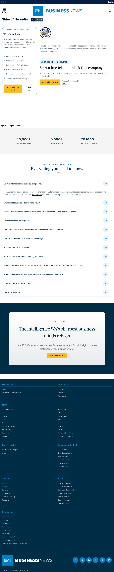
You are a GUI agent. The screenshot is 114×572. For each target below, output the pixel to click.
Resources (5, 413)
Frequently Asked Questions (11, 393)
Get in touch (37, 194)
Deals (4, 419)
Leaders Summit (63, 503)
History (4, 486)
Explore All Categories (65, 436)
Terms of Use (23, 570)
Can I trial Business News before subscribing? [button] (23, 238)
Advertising (62, 396)
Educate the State (8, 540)
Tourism (60, 429)
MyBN (3, 2)
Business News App (8, 497)
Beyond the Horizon (8, 517)
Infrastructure (62, 409)
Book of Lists (6, 530)
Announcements (63, 463)
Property (5, 416)
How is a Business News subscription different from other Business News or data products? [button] (43, 265)
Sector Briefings (63, 497)
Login (64, 84)
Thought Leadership (65, 453)
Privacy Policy (13, 570)
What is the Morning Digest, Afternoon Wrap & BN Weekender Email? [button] (33, 274)
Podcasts (5, 500)
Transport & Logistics (65, 433)
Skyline (60, 470)
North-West (6, 523)
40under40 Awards (64, 483)
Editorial (5, 490)
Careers (60, 393)
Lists (4, 453)
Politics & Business (64, 493)
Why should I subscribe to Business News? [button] (22, 202)
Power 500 (6, 533)
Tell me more (29, 88)
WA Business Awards (65, 486)
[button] (110, 11)
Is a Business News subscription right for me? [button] (23, 256)
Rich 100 (5, 520)
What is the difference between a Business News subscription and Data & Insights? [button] (40, 211)
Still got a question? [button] (12, 292)
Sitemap (4, 570)
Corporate (5, 483)
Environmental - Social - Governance (14, 543)
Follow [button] (39, 19)
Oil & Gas (61, 413)
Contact (61, 389)
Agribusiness (6, 429)
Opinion (4, 423)
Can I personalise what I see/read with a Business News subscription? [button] (34, 229)
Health (4, 436)
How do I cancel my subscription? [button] (18, 283)
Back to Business (64, 500)
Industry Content (63, 466)
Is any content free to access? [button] (17, 247)
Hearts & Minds (63, 456)
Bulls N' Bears (62, 450)
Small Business (63, 423)
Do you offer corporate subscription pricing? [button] (23, 183)
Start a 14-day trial (12, 88)
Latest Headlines (8, 409)
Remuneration (62, 416)
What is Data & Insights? (10, 450)
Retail (60, 419)
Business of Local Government (12, 537)
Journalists (6, 493)
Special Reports (7, 527)
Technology (62, 426)
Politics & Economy (8, 426)
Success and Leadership (66, 490)
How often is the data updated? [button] (18, 220)
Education (5, 433)
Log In (110, 2)
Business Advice (63, 460)
